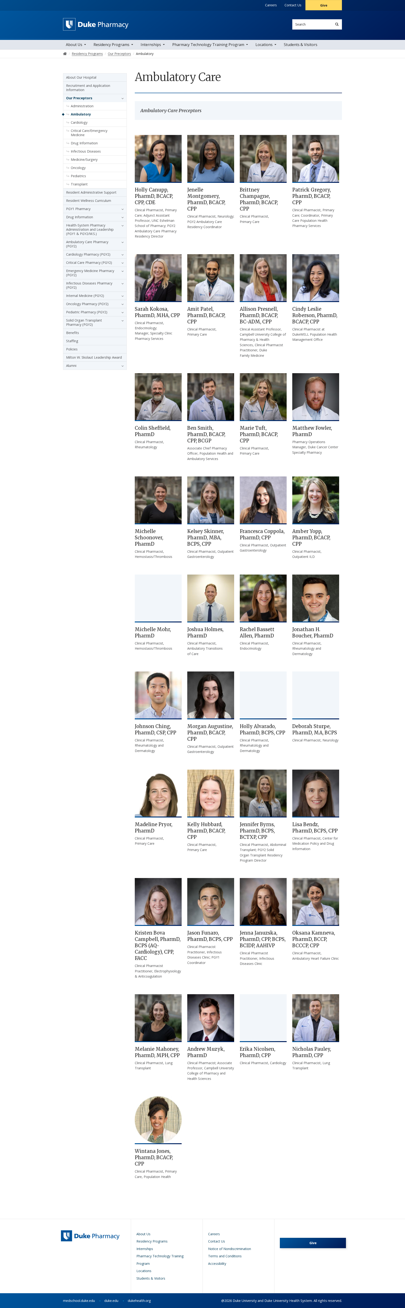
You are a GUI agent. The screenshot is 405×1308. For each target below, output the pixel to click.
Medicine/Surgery (84, 159)
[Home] (95, 22)
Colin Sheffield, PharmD (152, 431)
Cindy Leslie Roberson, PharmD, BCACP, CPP (314, 315)
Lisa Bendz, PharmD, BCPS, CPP (315, 827)
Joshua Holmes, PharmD (205, 632)
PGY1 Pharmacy (78, 209)
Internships (151, 44)
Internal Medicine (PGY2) (85, 295)
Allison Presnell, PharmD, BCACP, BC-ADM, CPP (259, 315)
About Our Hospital (81, 77)
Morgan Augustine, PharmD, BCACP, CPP (210, 732)
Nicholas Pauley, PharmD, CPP (311, 1052)
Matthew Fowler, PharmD (312, 431)
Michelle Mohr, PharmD (153, 632)
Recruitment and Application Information (88, 87)
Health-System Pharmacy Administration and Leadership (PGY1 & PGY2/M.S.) (90, 229)
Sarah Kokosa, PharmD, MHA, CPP (157, 312)
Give (323, 5)
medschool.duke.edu (79, 1300)
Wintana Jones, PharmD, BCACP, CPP (154, 1157)
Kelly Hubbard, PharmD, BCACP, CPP (206, 830)
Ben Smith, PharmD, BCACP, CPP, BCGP (206, 434)
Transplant (79, 184)
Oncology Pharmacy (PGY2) (87, 304)
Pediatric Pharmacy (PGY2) (86, 312)
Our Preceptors (79, 98)
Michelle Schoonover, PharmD (149, 537)
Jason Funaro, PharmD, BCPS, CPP (210, 936)
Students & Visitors (300, 44)
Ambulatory (81, 114)
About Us (74, 44)
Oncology (78, 167)
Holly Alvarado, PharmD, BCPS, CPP (262, 729)
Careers (271, 5)
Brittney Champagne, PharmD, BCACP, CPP (259, 199)
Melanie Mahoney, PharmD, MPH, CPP (157, 1052)
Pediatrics (78, 176)
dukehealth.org (139, 1300)
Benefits (72, 332)
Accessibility (217, 1263)
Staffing (72, 341)
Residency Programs (111, 44)
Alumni (71, 365)
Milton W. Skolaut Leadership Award (94, 357)
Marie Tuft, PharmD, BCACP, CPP (259, 434)
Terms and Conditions (225, 1256)
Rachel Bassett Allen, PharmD (257, 632)
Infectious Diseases (86, 151)
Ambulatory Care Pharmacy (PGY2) (87, 244)
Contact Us (293, 5)
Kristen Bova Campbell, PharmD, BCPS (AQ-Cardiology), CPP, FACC (157, 945)
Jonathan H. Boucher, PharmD (312, 632)
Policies (72, 349)
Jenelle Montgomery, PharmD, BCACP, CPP (206, 199)
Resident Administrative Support (91, 192)
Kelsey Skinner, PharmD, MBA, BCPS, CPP (205, 537)
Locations (264, 44)
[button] (121, 98)
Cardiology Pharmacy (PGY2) (88, 254)
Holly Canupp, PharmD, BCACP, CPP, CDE (154, 196)
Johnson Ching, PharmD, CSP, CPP (155, 729)
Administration (82, 106)
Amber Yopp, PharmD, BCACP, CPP (311, 537)
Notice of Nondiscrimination (229, 1249)
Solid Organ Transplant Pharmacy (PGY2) (84, 322)
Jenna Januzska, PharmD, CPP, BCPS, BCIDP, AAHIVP (262, 939)
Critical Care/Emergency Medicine (89, 132)
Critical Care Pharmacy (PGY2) (89, 262)
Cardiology (79, 122)
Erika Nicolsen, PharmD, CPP (257, 1052)
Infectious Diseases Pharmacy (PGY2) (89, 285)
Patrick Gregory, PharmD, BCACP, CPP (311, 196)
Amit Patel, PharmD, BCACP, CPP (206, 315)
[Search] (337, 24)
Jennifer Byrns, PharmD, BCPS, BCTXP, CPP (257, 830)
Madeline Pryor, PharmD (153, 827)
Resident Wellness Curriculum (88, 200)
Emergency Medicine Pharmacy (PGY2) (90, 273)
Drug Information (84, 143)
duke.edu (111, 1300)
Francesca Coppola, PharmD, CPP (262, 534)
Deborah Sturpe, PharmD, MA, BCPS (314, 729)
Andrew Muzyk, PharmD (206, 1052)
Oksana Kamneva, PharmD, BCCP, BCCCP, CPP (313, 939)
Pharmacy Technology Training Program (208, 44)
